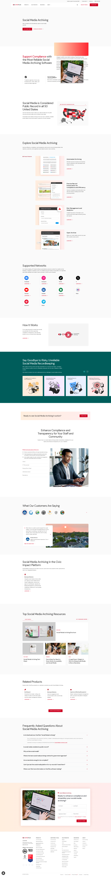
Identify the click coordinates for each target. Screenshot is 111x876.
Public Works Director (65, 854)
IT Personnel (26, 465)
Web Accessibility (39, 847)
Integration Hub (53, 846)
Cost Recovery (53, 841)
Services (52, 851)
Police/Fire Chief (27, 468)
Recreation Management (40, 849)
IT (62, 848)
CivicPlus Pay (53, 843)
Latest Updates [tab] (28, 619)
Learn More (69, 168)
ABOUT (48, 4)
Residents (25, 475)
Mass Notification (39, 858)
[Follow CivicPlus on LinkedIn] (26, 865)
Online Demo (94, 4)
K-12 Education (64, 859)
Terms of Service (78, 816)
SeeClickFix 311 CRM (39, 851)
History (83, 848)
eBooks (75, 850)
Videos (75, 857)
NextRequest (38, 845)
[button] (68, 335)
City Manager (64, 841)
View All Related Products (55, 710)
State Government (65, 861)
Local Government (65, 857)
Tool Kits (75, 853)
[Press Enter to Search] (77, 5)
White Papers (76, 846)
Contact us (91, 1)
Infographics (76, 855)
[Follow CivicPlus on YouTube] (32, 865)
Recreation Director (65, 850)
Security (83, 846)
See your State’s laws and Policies (67, 104)
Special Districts (65, 863)
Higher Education (65, 864)
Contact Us (84, 843)
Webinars (75, 848)
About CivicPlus (85, 839)
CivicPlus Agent (38, 867)
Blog (74, 843)
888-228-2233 (97, 1)
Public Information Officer (66, 844)
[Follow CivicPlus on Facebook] (24, 865)
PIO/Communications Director (31, 450)
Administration (26, 472)
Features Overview (54, 850)
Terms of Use (68, 874)
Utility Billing (38, 866)
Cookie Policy (86, 874)
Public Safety (64, 866)
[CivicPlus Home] (17, 4)
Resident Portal (38, 864)
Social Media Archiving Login (61, 742)
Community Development (40, 856)
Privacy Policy (75, 874)
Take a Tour (83, 415)
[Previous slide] (84, 371)
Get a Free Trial (27, 29)
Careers (83, 841)
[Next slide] (87, 371)
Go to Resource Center (81, 619)
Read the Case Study (29, 543)
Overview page (38, 839)
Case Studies (76, 841)
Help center (85, 1)
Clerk (24, 461)
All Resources (76, 839)
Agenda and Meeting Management (39, 844)
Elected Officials (65, 846)
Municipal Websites (39, 841)
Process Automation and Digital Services (41, 862)
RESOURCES (42, 4)
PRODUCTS (26, 4)
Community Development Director (66, 852)
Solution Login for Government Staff (73, 1)
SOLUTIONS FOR (34, 4)
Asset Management (39, 854)
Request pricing (84, 4)
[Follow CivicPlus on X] (29, 865)
